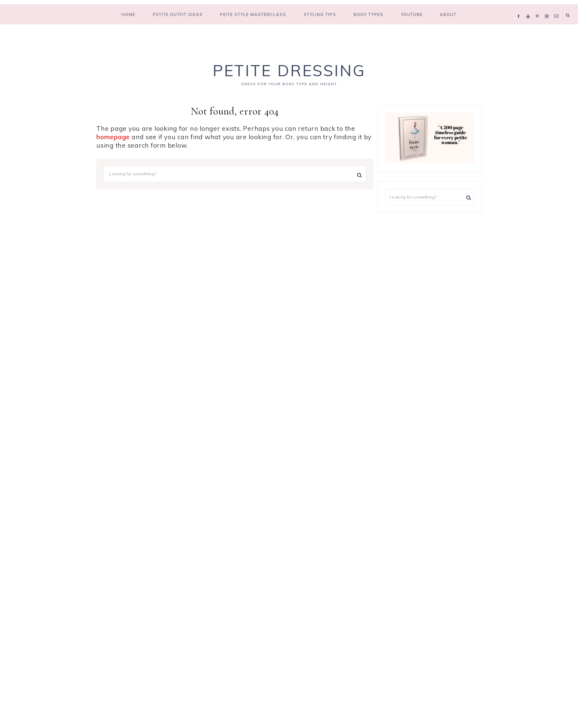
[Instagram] (548, 8)
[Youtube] (529, 8)
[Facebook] (520, 8)
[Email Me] (557, 8)
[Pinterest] (538, 8)
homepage (113, 137)
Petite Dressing (289, 70)
